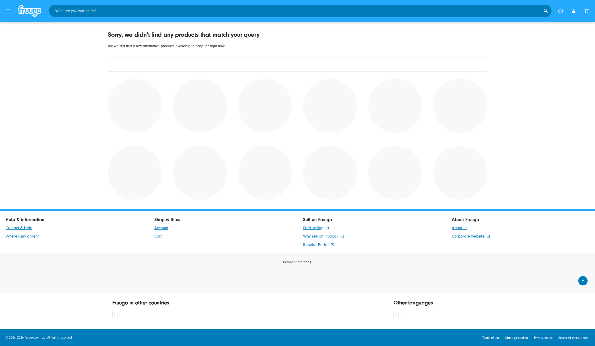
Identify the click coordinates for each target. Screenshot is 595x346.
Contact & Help (19, 227)
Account (161, 227)
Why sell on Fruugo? (320, 236)
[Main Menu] (8, 11)
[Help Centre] (560, 11)
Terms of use (491, 338)
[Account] (573, 11)
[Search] (545, 11)
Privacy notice (543, 338)
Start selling (313, 227)
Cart (158, 236)
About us (459, 227)
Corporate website (468, 236)
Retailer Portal (315, 244)
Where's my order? (22, 236)
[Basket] (586, 11)
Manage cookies (517, 338)
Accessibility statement (573, 338)
